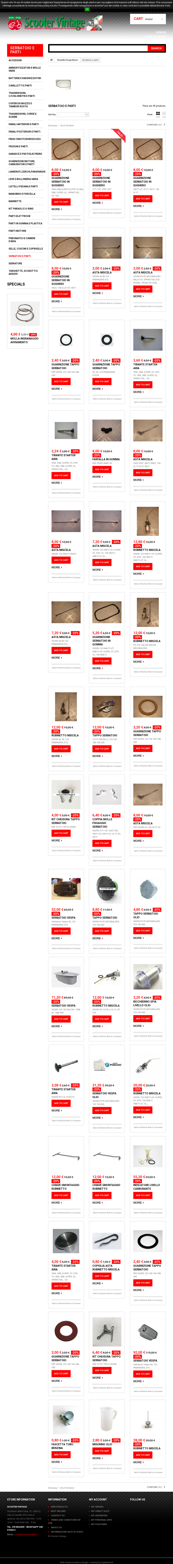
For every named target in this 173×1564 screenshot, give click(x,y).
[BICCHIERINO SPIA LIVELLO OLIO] (147, 976)
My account (98, 1499)
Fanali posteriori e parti (24, 131)
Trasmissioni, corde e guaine (22, 115)
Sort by (52, 114)
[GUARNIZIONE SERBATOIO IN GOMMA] (106, 612)
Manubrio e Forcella (22, 194)
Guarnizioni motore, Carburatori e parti (22, 163)
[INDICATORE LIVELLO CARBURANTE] (147, 1156)
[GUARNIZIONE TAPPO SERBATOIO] (66, 339)
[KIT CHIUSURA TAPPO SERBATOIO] (66, 794)
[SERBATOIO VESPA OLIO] (106, 1064)
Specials (16, 284)
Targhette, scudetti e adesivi (23, 272)
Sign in (161, 32)
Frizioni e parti (18, 146)
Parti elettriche (19, 216)
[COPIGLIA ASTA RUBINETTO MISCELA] (106, 1241)
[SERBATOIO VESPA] (66, 889)
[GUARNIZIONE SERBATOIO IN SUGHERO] (66, 149)
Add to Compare (73, 219)
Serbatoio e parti (20, 256)
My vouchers (99, 1524)
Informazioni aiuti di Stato (66, 1532)
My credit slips (100, 1511)
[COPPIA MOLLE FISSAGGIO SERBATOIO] (106, 794)
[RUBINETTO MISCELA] (147, 521)
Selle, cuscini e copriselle (26, 248)
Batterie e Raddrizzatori (25, 78)
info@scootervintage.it (26, 1534)
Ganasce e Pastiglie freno (25, 154)
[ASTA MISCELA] (106, 247)
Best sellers (58, 1511)
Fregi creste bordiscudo (25, 139)
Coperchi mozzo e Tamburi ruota (20, 105)
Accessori (15, 60)
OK (87, 9)
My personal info (101, 1520)
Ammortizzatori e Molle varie (25, 69)
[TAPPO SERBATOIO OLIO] (147, 889)
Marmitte (15, 201)
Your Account (155, 36)
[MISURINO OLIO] (106, 1419)
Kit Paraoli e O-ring (21, 208)
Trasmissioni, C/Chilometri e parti (22, 94)
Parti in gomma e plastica (25, 223)
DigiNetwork (107, 1562)
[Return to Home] (51, 60)
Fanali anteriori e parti (24, 124)
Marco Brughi (81, 1562)
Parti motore (17, 231)
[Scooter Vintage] (56, 23)
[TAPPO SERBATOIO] (106, 706)
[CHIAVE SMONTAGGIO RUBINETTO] (66, 1156)
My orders (97, 1506)
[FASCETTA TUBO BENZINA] (66, 1419)
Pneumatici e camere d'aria (22, 240)
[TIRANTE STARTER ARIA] (147, 339)
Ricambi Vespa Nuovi (67, 60)
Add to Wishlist (58, 219)
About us (56, 1527)
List (163, 117)
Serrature (15, 263)
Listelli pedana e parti (23, 186)
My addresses (99, 1515)
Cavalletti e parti (20, 85)
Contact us (57, 1515)
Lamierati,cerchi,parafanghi (27, 171)
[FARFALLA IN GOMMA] (106, 430)
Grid (158, 117)
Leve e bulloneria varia (23, 179)
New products (59, 1506)
